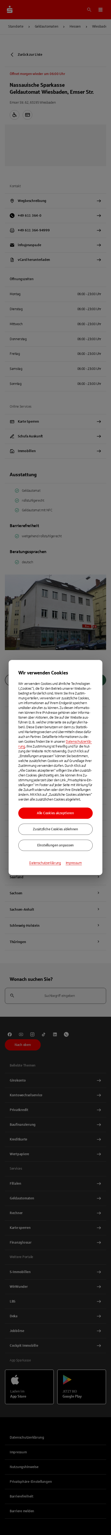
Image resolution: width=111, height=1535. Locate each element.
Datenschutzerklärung (45, 863)
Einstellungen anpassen (55, 845)
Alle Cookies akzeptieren (55, 813)
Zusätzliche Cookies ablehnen (55, 829)
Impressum (74, 863)
